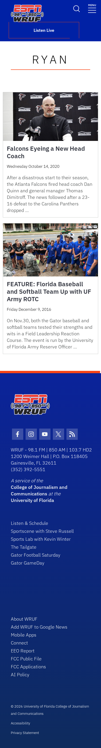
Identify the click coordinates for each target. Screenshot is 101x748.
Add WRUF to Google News (39, 627)
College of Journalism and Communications (39, 490)
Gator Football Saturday (35, 555)
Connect (19, 643)
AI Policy (20, 674)
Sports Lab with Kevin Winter (41, 539)
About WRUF (24, 619)
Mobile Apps (23, 635)
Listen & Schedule (29, 523)
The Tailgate (23, 547)
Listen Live (44, 30)
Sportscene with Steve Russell (42, 531)
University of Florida (32, 500)
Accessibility (20, 723)
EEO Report (23, 651)
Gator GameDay (27, 563)
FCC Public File (26, 658)
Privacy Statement (25, 732)
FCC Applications (28, 666)
